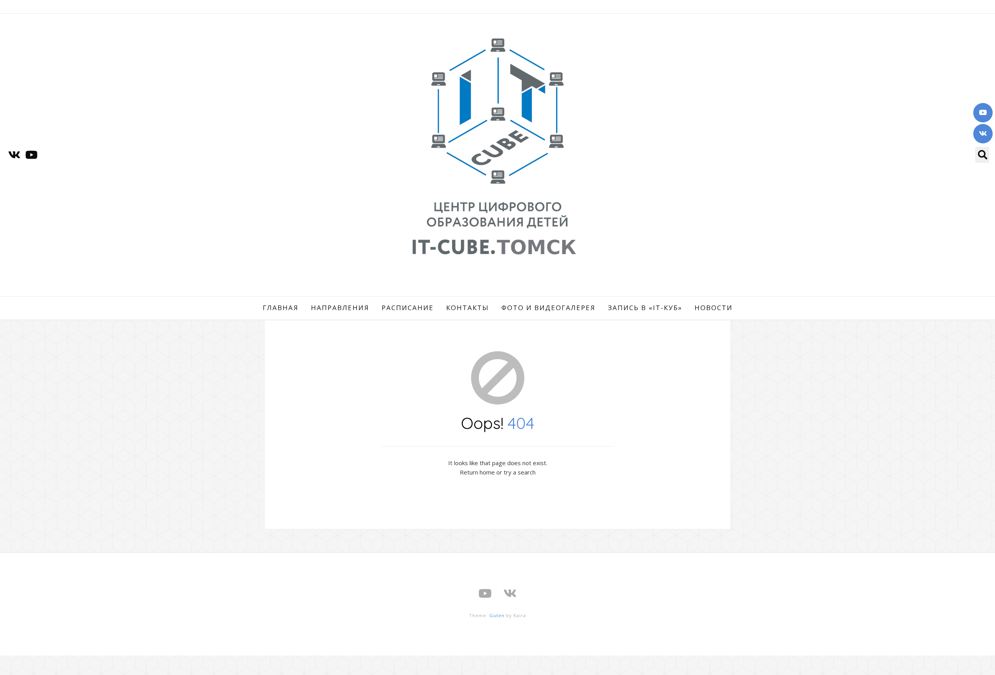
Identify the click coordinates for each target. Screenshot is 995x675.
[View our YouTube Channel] (983, 112)
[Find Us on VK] (983, 133)
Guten (496, 615)
